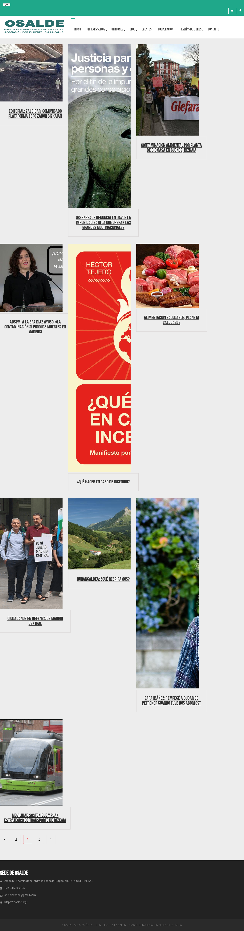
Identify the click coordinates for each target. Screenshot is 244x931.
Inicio (77, 29)
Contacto (213, 29)
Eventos (147, 29)
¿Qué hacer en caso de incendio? (103, 481)
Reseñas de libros (190, 29)
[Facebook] (240, 11)
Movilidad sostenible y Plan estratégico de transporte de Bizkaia (35, 818)
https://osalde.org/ (16, 902)
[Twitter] (232, 11)
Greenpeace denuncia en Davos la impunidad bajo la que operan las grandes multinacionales (103, 222)
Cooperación (165, 29)
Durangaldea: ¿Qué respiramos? (103, 579)
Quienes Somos (96, 29)
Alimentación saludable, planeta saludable (171, 320)
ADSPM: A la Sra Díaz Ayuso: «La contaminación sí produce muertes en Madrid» (35, 326)
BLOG (132, 29)
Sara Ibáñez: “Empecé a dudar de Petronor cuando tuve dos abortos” (171, 700)
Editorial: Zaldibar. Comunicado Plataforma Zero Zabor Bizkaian (35, 113)
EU (6, 4)
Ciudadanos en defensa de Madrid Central (35, 621)
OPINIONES (117, 29)
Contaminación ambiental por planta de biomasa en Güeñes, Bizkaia (171, 147)
